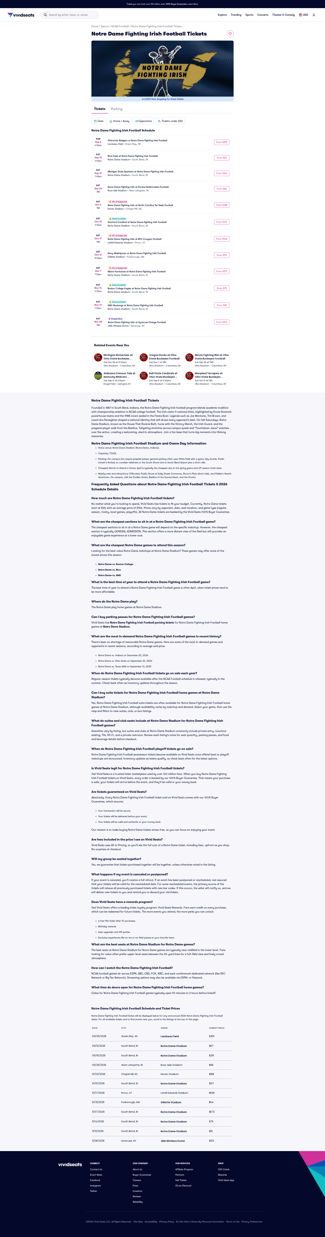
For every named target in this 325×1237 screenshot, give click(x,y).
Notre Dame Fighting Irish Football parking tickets (142, 622)
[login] (314, 15)
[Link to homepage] (21, 15)
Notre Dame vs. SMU (109, 575)
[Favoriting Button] (230, 33)
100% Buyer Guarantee (176, 4)
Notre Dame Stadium (116, 626)
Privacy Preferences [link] (252, 1221)
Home (94, 26)
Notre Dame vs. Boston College (115, 564)
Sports (249, 14)
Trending (236, 14)
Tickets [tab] (99, 109)
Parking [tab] (117, 109)
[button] (98, 121)
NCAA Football (120, 26)
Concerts (262, 14)
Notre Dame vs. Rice (109, 569)
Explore (222, 14)
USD (305, 14)
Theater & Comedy (283, 14)
